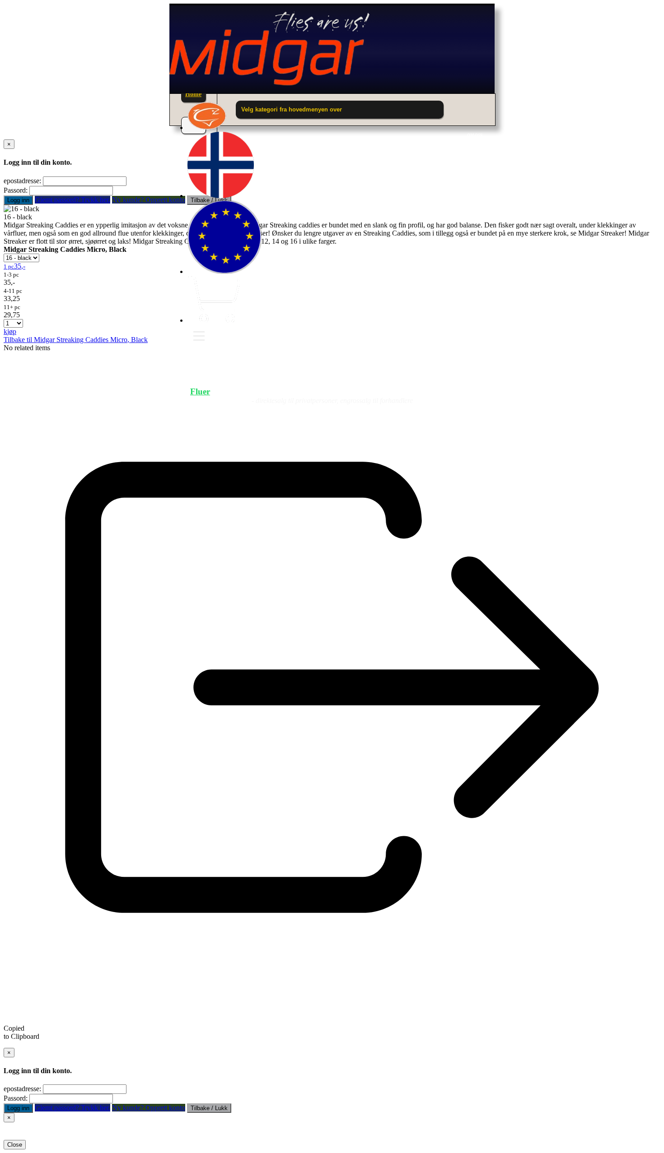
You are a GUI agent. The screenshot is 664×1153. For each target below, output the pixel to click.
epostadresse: (22, 181)
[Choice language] (220, 195)
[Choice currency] (224, 271)
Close (14, 1144)
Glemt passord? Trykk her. (72, 200)
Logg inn (18, 200)
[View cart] (213, 320)
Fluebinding (348, 391)
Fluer (200, 391)
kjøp (10, 331)
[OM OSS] (207, 127)
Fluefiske (268, 391)
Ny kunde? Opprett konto (148, 200)
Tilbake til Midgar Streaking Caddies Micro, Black (76, 339)
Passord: (16, 190)
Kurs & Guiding (443, 391)
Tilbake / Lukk (209, 1108)
